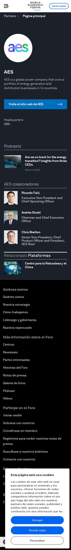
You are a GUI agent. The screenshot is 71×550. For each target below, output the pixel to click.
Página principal (34, 16)
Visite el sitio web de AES (26, 104)
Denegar (37, 520)
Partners (10, 16)
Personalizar (37, 540)
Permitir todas (37, 530)
